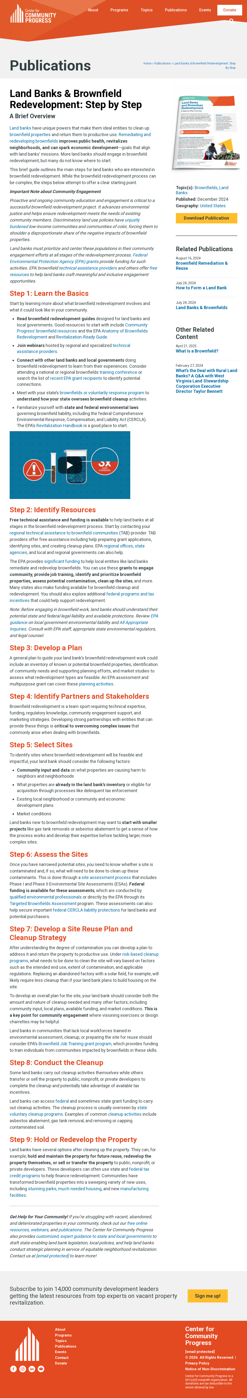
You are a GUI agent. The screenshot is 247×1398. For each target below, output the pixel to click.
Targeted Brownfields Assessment (43, 903)
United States (213, 205)
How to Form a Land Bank (201, 287)
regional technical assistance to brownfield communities (64, 532)
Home (147, 63)
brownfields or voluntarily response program (102, 392)
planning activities (96, 683)
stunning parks (42, 1188)
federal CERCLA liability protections (86, 910)
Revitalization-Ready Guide (81, 336)
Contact (62, 1358)
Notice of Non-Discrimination (210, 1369)
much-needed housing (80, 1188)
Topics (147, 10)
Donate (229, 10)
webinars (39, 1229)
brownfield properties (30, 134)
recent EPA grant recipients (76, 378)
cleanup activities (125, 1114)
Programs (119, 10)
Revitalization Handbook (59, 425)
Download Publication (206, 218)
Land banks (20, 128)
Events (205, 10)
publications (70, 1229)
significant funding (62, 561)
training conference (118, 372)
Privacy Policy (197, 1363)
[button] (232, 21)
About (93, 10)
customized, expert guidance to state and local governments (93, 1236)
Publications (176, 10)
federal (62, 1101)
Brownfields (206, 187)
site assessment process (106, 877)
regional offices (118, 545)
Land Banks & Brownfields (201, 307)
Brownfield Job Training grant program (75, 1043)
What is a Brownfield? (197, 350)
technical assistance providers (88, 267)
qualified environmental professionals (46, 897)
